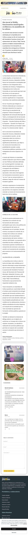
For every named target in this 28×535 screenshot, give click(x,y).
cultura (13, 338)
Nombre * (5, 441)
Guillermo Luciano (6, 504)
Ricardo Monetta (6, 506)
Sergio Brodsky (5, 509)
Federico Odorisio (6, 497)
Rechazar (14, 532)
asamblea (4, 338)
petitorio (22, 338)
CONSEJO (9, 338)
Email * (5, 447)
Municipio (17, 338)
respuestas (4, 339)
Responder (21, 388)
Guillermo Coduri (6, 502)
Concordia (9, 19)
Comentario (6, 452)
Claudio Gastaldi (5, 495)
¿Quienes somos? (6, 515)
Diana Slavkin (5, 500)
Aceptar (14, 529)
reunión (9, 339)
